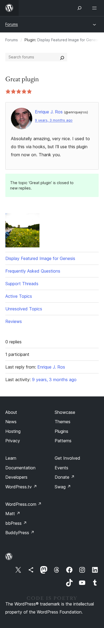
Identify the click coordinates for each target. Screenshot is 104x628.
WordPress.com (23, 504)
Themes (62, 421)
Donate (65, 477)
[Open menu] (95, 8)
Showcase (65, 412)
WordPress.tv (21, 486)
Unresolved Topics (23, 308)
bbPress (16, 523)
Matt (12, 513)
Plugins (61, 431)
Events (61, 467)
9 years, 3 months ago (54, 120)
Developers (16, 477)
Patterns (63, 440)
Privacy (12, 440)
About (11, 412)
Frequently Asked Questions (32, 271)
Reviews (13, 321)
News (11, 421)
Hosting (13, 431)
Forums (11, 24)
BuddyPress (19, 532)
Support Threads (21, 283)
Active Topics (18, 296)
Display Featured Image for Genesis (69, 40)
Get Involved (67, 458)
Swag (63, 486)
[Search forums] (62, 57)
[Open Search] (79, 8)
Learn (10, 458)
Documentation (20, 467)
